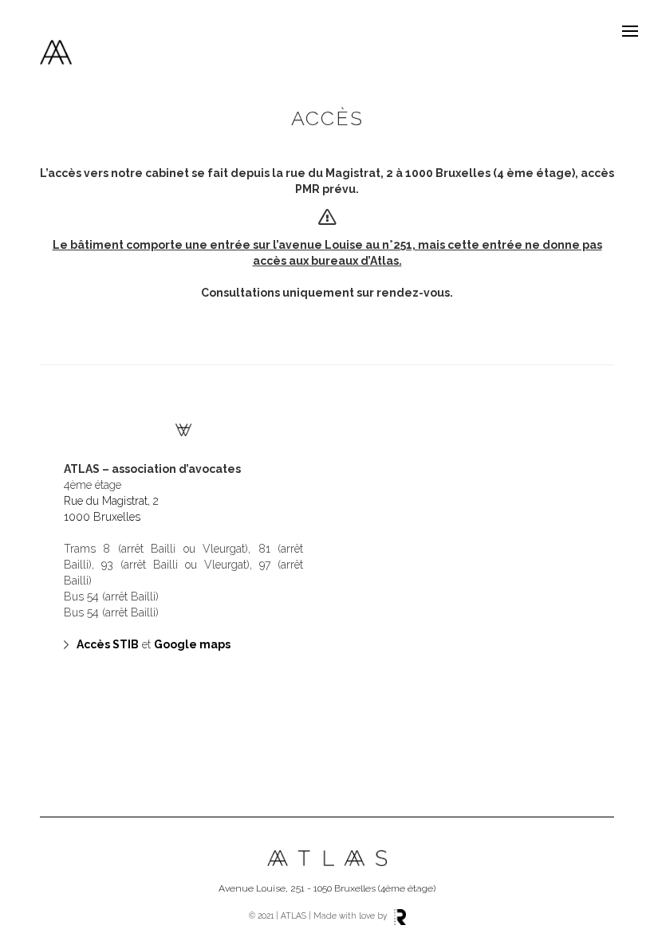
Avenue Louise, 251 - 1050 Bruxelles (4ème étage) (327, 888)
